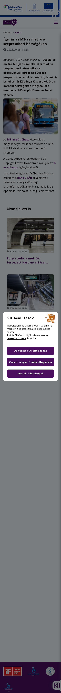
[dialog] (30, 346)
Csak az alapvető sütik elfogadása (30, 362)
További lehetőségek (30, 373)
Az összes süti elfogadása (30, 350)
